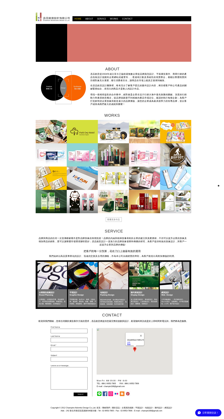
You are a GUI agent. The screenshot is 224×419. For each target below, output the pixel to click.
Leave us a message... (60, 366)
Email (53, 345)
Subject (54, 355)
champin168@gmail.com (114, 386)
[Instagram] (110, 393)
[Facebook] (105, 393)
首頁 (98, 408)
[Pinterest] (127, 393)
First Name (55, 327)
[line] (99, 393)
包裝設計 (149, 408)
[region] (52, 284)
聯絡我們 (106, 408)
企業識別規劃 (127, 408)
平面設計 (139, 408)
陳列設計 (159, 408)
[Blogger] (122, 393)
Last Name (55, 336)
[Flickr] (116, 393)
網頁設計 (168, 408)
